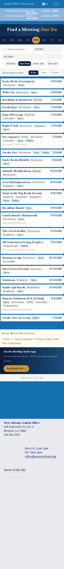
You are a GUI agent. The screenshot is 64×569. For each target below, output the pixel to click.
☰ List (33, 72)
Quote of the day (14, 470)
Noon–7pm (38, 63)
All (3, 40)
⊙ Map (44, 72)
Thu (44, 40)
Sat (60, 40)
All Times (10, 63)
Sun (12, 40)
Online (56, 72)
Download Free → (16, 368)
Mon (20, 40)
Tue (28, 40)
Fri (52, 40)
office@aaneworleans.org (40, 456)
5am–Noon (24, 63)
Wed (36, 39)
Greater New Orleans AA (18, 3)
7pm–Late (53, 63)
